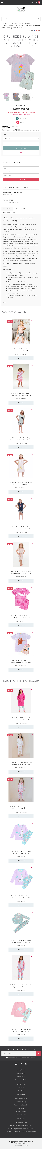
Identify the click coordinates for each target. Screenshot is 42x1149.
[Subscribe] (38, 1053)
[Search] (38, 19)
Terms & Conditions (23, 1057)
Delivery (21, 1108)
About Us (21, 1088)
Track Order (21, 1077)
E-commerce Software (19, 1145)
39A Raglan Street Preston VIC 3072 (22, 1129)
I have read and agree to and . (22, 1057)
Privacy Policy (33, 1057)
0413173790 (22, 1122)
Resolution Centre (21, 1080)
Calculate (21, 179)
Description (7, 208)
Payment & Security (21, 1105)
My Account (21, 1073)
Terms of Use (21, 1114)
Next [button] (32, 97)
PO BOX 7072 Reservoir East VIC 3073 (22, 1132)
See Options (21, 358)
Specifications (20, 208)
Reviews (6, 212)
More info (14, 127)
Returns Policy (21, 1102)
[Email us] (16, 1064)
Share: (31, 30)
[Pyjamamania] (21, 9)
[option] (21, 71)
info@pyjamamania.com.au (22, 1125)
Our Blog (21, 1091)
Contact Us (21, 1094)
